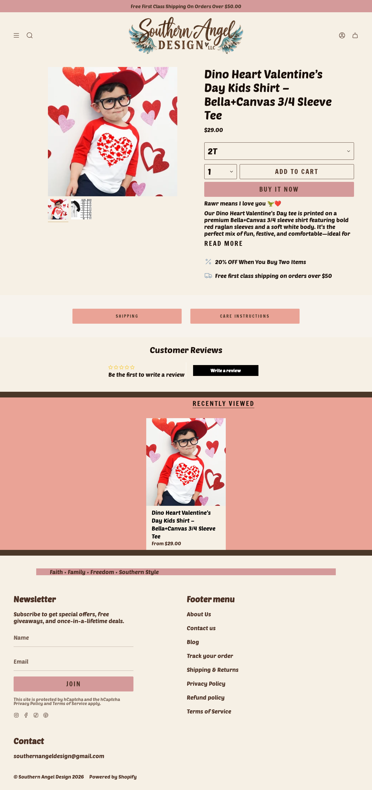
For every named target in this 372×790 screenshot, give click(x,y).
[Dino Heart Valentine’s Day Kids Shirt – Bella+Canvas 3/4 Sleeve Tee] (186, 462)
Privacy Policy (28, 703)
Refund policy (206, 697)
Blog (193, 641)
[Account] (342, 35)
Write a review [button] (226, 370)
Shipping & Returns (213, 669)
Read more (223, 243)
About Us (199, 614)
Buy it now (279, 189)
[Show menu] (16, 35)
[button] (29, 35)
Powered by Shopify (113, 777)
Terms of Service (70, 703)
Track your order (210, 655)
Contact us (201, 627)
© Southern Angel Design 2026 (49, 777)
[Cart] (355, 35)
